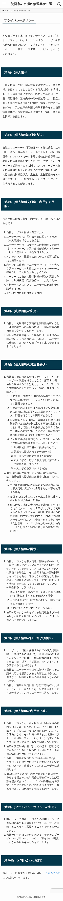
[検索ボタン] (59, 4)
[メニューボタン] (4, 4)
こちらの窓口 (52, 873)
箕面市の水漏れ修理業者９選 (31, 4)
